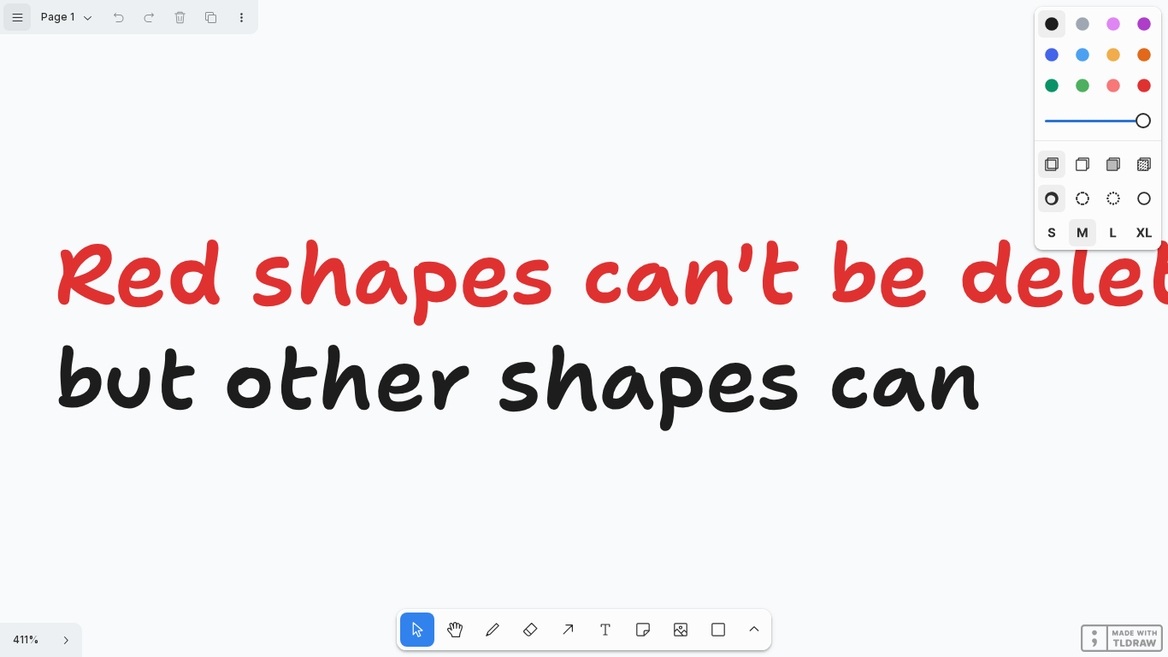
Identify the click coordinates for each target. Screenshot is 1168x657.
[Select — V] (417, 629)
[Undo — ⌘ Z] (118, 17)
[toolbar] (1098, 55)
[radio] (1052, 24)
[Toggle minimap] (65, 640)
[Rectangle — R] (718, 629)
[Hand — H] (454, 629)
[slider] (1143, 120)
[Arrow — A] (567, 629)
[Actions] (241, 17)
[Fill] (1144, 164)
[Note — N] (643, 629)
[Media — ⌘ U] (680, 629)
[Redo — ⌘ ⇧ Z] (149, 17)
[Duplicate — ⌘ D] (210, 17)
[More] (754, 629)
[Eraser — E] (530, 629)
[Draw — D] (492, 629)
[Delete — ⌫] (179, 17)
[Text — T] (605, 629)
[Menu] (17, 17)
